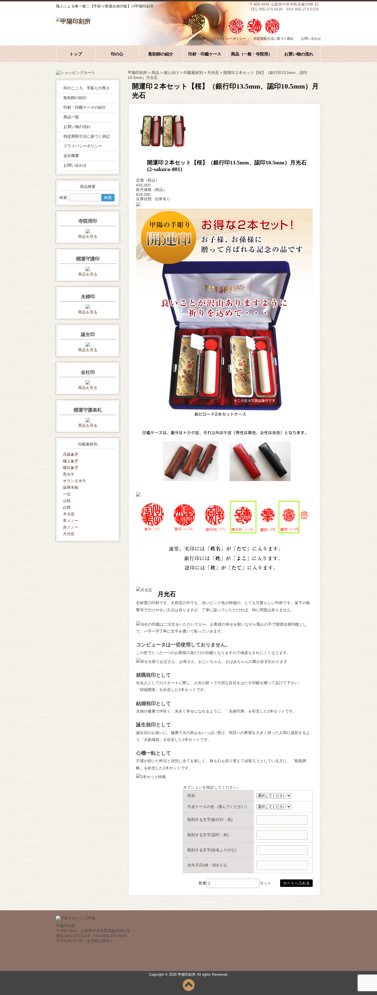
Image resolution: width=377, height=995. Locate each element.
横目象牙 (70, 467)
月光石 (69, 534)
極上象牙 (70, 461)
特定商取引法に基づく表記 (273, 39)
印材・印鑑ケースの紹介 (84, 107)
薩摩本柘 (70, 487)
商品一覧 (71, 117)
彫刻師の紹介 (75, 97)
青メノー (70, 520)
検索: (63, 197)
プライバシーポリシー (229, 39)
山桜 (67, 500)
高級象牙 (70, 454)
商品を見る (87, 236)
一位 (67, 494)
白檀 (67, 507)
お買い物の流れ (77, 126)
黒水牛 (69, 474)
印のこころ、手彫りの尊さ (86, 88)
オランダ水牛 (74, 481)
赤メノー (70, 527)
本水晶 (69, 514)
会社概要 (198, 39)
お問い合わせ (311, 39)
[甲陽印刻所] (73, 21)
